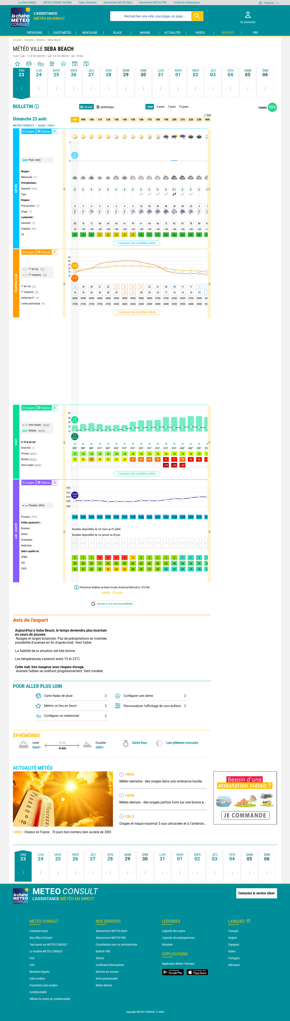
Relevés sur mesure (107, 971)
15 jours (183, 106)
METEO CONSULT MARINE (57, 2)
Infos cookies (37, 978)
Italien (232, 951)
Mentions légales (40, 971)
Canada (28, 39)
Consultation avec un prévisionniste (116, 944)
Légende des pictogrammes (178, 937)
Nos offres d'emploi (41, 937)
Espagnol (233, 944)
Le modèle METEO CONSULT (46, 951)
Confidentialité (38, 992)
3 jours (160, 106)
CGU (32, 965)
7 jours (172, 106)
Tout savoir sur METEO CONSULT (48, 944)
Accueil (17, 39)
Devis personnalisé (107, 978)
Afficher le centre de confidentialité (50, 999)
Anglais (232, 937)
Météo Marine (104, 985)
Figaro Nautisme (87, 2)
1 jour (149, 106)
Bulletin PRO (103, 951)
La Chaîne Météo (27, 2)
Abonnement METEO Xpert (111, 931)
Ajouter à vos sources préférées (115, 603)
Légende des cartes (173, 931)
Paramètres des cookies (44, 985)
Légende (105, 592)
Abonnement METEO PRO (111, 937)
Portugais (233, 958)
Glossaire (118, 592)
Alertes (100, 958)
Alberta (40, 39)
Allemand (233, 965)
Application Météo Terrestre (178, 963)
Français (233, 931)
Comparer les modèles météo (137, 243)
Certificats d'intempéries (110, 965)
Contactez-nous (39, 931)
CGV (32, 958)
